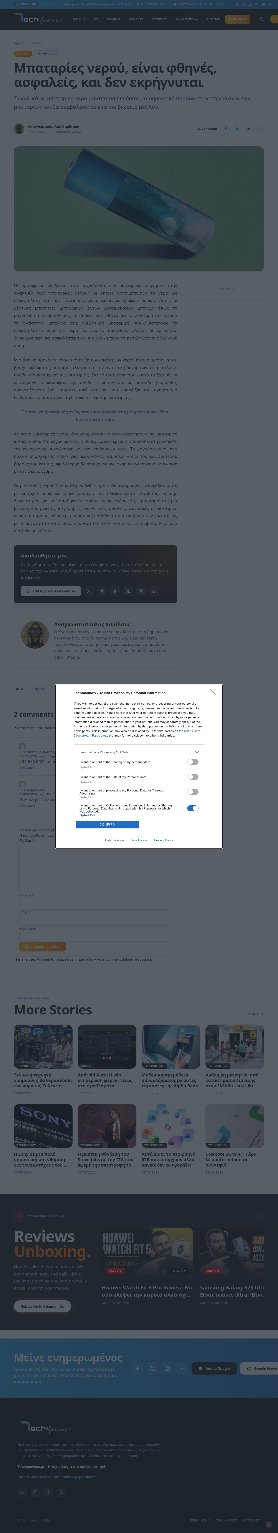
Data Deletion (114, 840)
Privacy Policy (163, 840)
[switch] (193, 762)
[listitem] (139, 752)
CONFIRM (108, 824)
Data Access (139, 840)
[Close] (214, 693)
